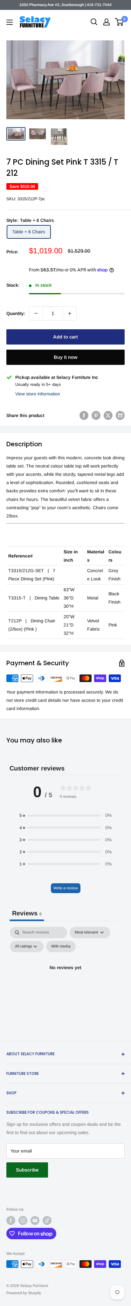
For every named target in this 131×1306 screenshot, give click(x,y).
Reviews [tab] (27, 913)
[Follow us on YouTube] (35, 1220)
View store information (37, 393)
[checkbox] (61, 946)
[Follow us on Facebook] (10, 1220)
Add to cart (65, 336)
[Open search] (94, 21)
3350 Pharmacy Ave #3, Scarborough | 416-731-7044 (65, 5)
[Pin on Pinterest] (96, 415)
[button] (65, 815)
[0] (119, 22)
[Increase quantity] (69, 313)
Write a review (65, 888)
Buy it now (65, 357)
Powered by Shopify (23, 1293)
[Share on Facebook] (83, 415)
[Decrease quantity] (36, 313)
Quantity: (15, 313)
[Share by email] (120, 415)
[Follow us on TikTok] (47, 1220)
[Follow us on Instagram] (22, 1220)
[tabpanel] (65, 982)
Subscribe (27, 1170)
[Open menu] (9, 22)
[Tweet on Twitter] (108, 415)
